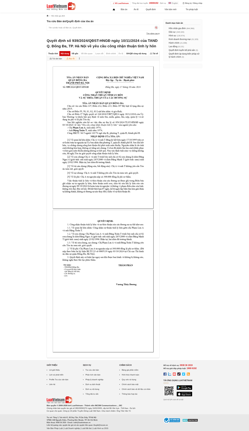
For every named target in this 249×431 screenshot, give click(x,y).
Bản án (124, 9)
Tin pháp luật (192, 9)
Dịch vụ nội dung (92, 389)
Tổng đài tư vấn (91, 394)
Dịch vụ (163, 3)
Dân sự (172, 32)
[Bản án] (61, 6)
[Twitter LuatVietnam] (183, 374)
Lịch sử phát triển (56, 375)
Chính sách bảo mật (130, 384)
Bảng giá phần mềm (130, 370)
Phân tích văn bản (92, 375)
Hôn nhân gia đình (177, 28)
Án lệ (136, 9)
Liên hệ (52, 384)
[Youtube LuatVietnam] (174, 374)
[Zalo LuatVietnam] (169, 374)
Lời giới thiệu (54, 370)
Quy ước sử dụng (129, 379)
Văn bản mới (171, 9)
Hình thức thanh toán (130, 375)
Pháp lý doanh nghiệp (94, 379)
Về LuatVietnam (122, 3)
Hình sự (172, 35)
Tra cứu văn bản (92, 370)
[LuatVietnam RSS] (188, 374)
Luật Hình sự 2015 (100, 428)
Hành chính (174, 43)
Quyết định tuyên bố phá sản (182, 50)
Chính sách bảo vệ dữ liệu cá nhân (136, 389)
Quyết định (151, 9)
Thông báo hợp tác (129, 394)
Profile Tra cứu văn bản (58, 379)
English (175, 3)
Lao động (173, 46)
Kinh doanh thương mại (180, 39)
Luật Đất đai (86, 428)
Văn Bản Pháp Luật (55, 428)
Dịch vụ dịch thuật (92, 384)
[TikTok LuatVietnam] (179, 374)
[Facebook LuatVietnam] (165, 374)
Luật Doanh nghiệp (72, 428)
